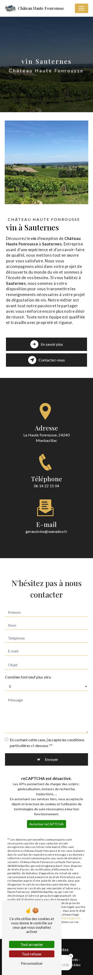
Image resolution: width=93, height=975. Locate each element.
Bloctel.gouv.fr (71, 918)
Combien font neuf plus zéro (28, 677)
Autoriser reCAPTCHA (46, 824)
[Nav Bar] (81, 8)
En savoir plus (52, 344)
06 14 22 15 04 (46, 485)
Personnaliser (32, 963)
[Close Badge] (70, 956)
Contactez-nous (52, 360)
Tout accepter (31, 944)
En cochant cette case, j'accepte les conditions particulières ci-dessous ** (47, 742)
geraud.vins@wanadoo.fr (46, 531)
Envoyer (51, 759)
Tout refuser (32, 954)
